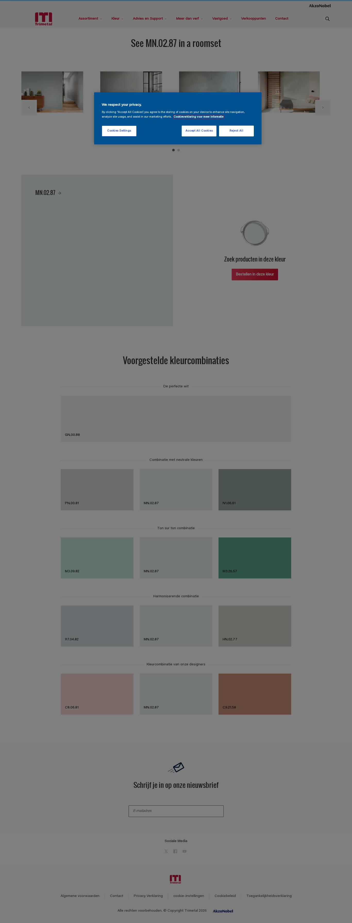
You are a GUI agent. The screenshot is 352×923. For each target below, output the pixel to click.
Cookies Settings (119, 130)
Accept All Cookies (199, 130)
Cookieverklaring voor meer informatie (198, 117)
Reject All (237, 130)
